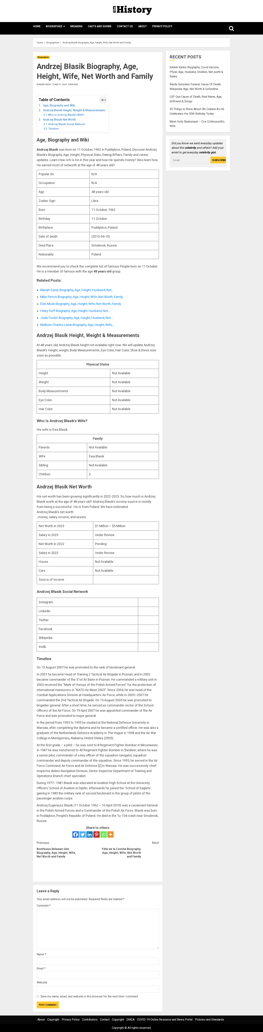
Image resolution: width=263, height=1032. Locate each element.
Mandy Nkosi (45, 84)
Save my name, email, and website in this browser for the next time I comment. (89, 996)
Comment (44, 905)
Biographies (54, 26)
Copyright (53, 1019)
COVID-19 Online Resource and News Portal (165, 1019)
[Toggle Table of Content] (101, 100)
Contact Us (125, 26)
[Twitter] (82, 834)
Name (41, 954)
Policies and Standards (209, 1019)
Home (36, 26)
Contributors (90, 1019)
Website (42, 982)
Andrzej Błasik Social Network (66, 124)
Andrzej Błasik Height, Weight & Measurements (74, 110)
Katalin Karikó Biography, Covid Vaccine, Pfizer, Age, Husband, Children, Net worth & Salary (196, 72)
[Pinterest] (96, 834)
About (142, 26)
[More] (110, 834)
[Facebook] (75, 834)
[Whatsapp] (103, 834)
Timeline (53, 128)
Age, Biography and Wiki (59, 105)
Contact (104, 1019)
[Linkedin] (89, 834)
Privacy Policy (162, 26)
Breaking (76, 26)
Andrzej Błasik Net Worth (59, 119)
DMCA (130, 1019)
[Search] (227, 28)
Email (41, 968)
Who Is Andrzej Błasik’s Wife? (66, 114)
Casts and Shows (99, 26)
